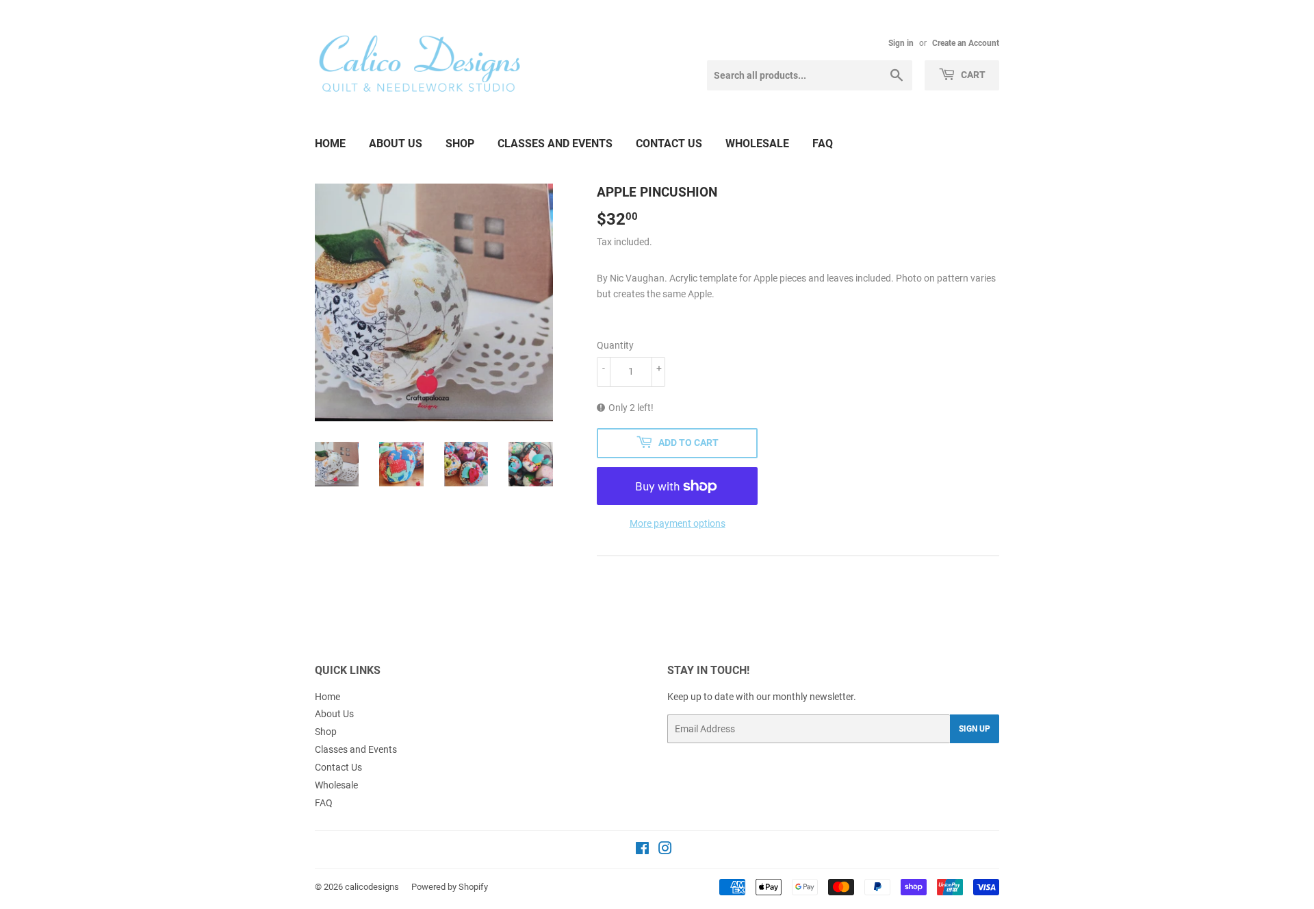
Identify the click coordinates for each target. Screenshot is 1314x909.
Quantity (615, 345)
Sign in (901, 43)
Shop (460, 143)
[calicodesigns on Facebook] (642, 850)
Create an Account (965, 43)
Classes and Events (555, 143)
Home (330, 143)
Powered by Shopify (449, 887)
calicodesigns (372, 887)
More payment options (677, 523)
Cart (972, 74)
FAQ (822, 143)
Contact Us (669, 143)
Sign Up (974, 729)
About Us (395, 143)
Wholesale (757, 143)
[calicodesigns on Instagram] (665, 850)
